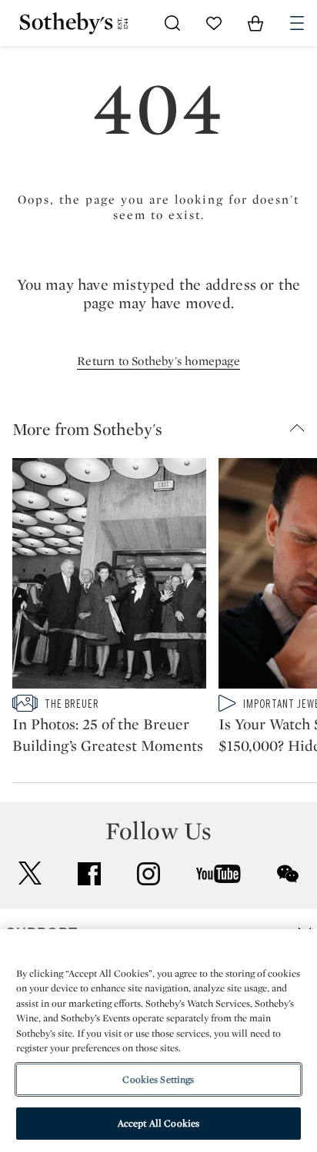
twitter (30, 873)
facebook (89, 873)
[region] (158, 1040)
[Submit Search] (172, 23)
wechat (288, 874)
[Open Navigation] (297, 23)
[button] (164, 429)
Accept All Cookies (158, 1123)
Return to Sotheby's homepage (158, 361)
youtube (218, 874)
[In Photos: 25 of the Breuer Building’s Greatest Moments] (109, 576)
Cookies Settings (158, 1079)
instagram (148, 873)
